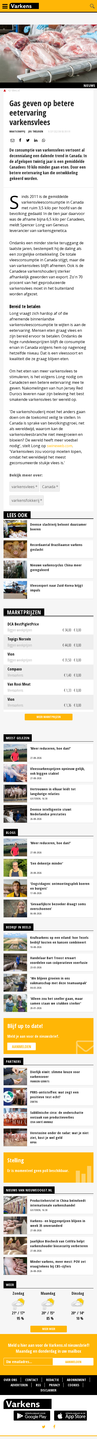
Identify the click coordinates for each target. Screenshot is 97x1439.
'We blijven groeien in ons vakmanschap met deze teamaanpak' (58, 980)
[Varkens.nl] (48, 1405)
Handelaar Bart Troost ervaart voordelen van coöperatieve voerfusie (59, 960)
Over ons (10, 1380)
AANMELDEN (73, 1362)
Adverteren (19, 1385)
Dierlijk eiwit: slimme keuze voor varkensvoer (55, 1074)
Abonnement (76, 1380)
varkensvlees (23, 486)
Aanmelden (21, 1046)
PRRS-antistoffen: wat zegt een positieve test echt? (54, 1094)
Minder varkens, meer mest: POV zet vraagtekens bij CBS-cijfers (58, 1263)
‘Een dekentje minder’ (46, 863)
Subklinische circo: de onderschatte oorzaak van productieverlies (56, 1115)
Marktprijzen (24, 612)
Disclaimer (48, 1390)
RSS (38, 1385)
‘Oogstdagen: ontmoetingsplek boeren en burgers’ (59, 886)
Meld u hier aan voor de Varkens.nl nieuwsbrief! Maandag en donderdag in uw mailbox (48, 1348)
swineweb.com (59, 445)
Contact (31, 1380)
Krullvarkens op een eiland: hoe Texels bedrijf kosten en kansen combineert (59, 940)
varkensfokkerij (25, 500)
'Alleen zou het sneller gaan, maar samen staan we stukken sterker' (56, 1001)
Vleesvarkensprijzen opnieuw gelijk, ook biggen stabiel (57, 771)
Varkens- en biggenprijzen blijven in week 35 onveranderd (57, 1223)
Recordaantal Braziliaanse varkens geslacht (56, 547)
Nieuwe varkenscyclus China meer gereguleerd (55, 567)
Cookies (73, 1385)
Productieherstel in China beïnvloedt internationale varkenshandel (58, 1202)
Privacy (54, 1385)
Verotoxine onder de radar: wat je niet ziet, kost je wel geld (59, 1135)
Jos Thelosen (35, 131)
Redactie (52, 1380)
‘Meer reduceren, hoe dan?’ (50, 748)
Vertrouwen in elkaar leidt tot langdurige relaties (53, 791)
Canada (48, 486)
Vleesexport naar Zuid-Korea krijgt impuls (56, 587)
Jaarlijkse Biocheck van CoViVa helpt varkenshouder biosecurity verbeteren (59, 1243)
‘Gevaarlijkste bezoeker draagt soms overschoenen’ (58, 906)
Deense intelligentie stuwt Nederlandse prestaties (50, 811)
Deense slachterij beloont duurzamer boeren (58, 526)
